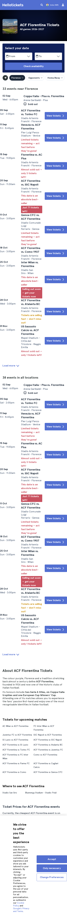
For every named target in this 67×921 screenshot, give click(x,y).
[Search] (42, 5)
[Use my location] (5, 78)
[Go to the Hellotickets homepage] (13, 5)
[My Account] (63, 5)
